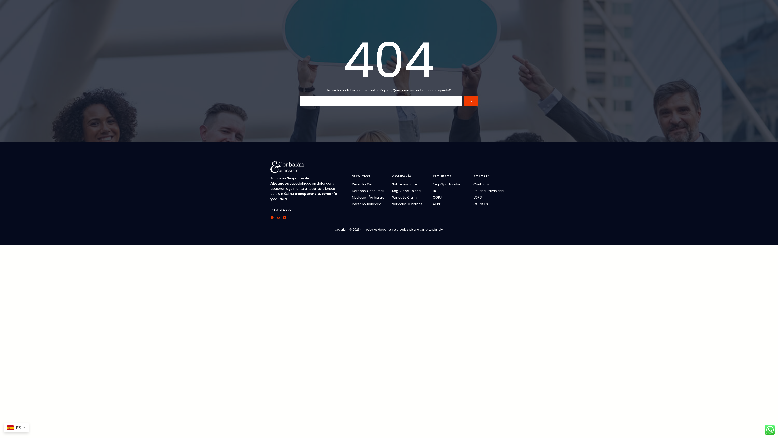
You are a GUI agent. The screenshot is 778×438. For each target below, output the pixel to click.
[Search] (471, 101)
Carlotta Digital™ (431, 230)
